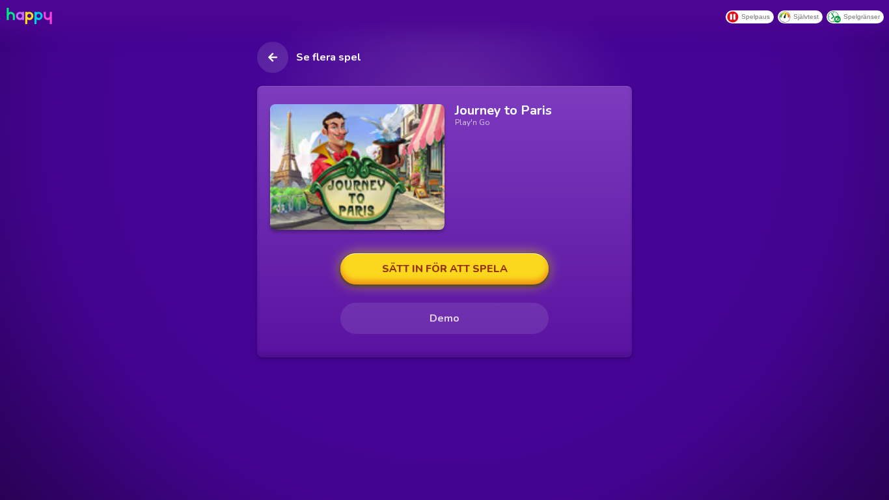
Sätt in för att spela (445, 269)
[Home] (28, 16)
